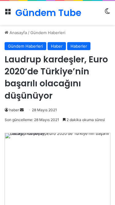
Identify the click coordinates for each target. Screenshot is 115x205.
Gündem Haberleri (47, 32)
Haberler (79, 46)
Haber (57, 46)
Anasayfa (17, 32)
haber (14, 110)
